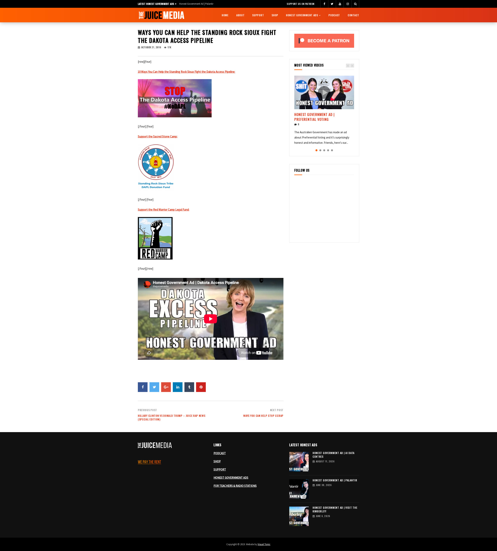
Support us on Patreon (301, 3)
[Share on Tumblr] (189, 387)
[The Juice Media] (161, 15)
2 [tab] (320, 150)
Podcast (334, 15)
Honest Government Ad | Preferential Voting (314, 117)
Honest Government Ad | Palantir (335, 480)
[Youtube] (340, 4)
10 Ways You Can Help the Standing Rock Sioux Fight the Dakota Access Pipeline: (186, 72)
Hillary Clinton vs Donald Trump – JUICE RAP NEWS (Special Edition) (171, 417)
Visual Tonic (264, 544)
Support (258, 15)
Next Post (276, 410)
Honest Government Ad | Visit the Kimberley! (202, 3)
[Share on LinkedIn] (177, 387)
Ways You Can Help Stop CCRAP (263, 415)
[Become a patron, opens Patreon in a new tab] (324, 41)
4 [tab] (328, 150)
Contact (353, 15)
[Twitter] (332, 4)
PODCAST (220, 453)
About (240, 15)
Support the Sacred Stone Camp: (157, 136)
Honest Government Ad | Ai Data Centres (334, 454)
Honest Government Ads (302, 15)
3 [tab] (324, 150)
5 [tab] (332, 150)
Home (225, 15)
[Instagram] (347, 4)
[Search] (355, 4)
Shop (275, 15)
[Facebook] (324, 4)
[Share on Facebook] (143, 387)
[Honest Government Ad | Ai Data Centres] (299, 461)
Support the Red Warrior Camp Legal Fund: (163, 209)
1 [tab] (316, 150)
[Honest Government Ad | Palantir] (299, 489)
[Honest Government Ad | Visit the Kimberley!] (299, 516)
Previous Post (147, 410)
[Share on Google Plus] (166, 387)
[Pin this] (201, 387)
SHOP (217, 461)
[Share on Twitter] (154, 387)
